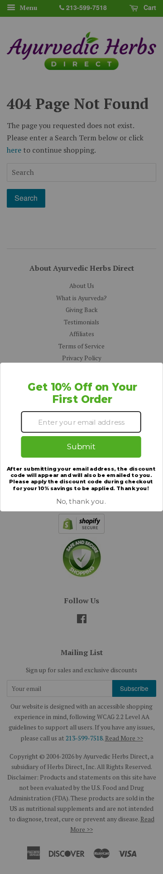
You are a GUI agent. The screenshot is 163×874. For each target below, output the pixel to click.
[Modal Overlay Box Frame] (81, 437)
